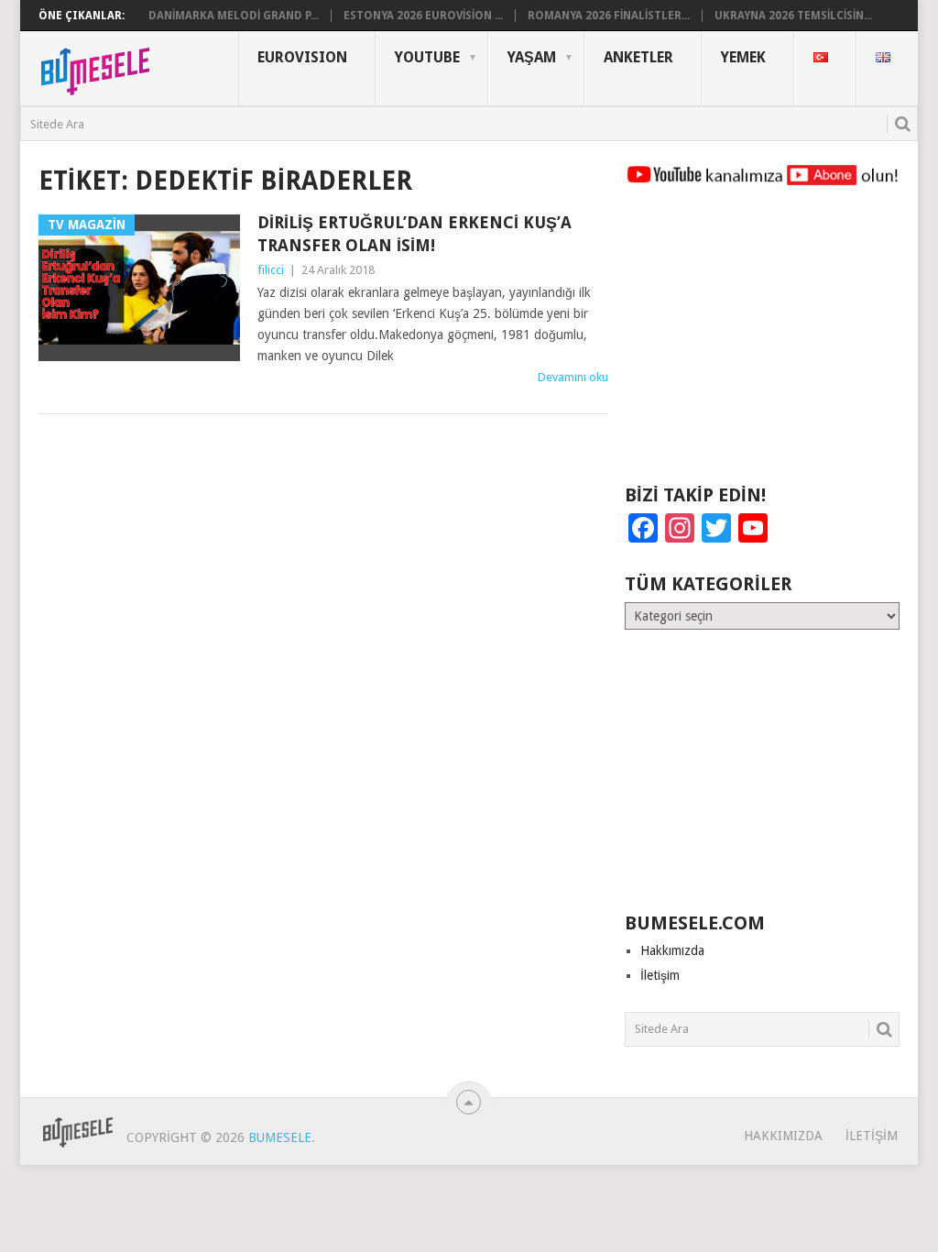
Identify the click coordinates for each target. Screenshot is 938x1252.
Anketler (638, 57)
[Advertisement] (762, 343)
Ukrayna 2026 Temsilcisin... (793, 15)
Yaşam (531, 57)
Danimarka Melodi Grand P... (233, 15)
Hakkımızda (672, 950)
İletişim (660, 975)
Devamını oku (573, 377)
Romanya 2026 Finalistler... (609, 15)
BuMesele (279, 1137)
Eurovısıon (302, 57)
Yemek (743, 57)
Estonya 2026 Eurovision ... (423, 15)
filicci (270, 270)
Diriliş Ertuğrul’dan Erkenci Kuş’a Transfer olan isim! (414, 234)
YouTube (427, 57)
